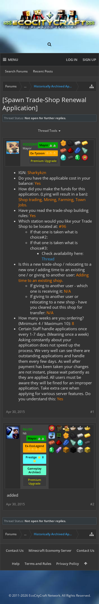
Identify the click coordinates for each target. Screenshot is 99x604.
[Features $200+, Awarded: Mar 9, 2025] (70, 151)
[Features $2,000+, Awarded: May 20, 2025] (87, 450)
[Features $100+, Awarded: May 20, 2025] (87, 436)
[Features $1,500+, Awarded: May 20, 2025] (80, 450)
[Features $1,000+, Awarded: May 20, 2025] (66, 450)
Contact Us (14, 550)
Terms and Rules (38, 563)
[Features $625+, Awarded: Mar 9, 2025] (77, 158)
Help (16, 563)
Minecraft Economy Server (50, 550)
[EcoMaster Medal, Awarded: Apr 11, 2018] (80, 428)
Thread (48, 258)
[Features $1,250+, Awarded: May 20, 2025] (73, 450)
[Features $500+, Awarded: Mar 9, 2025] (70, 158)
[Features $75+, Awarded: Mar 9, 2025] (77, 143)
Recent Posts (43, 71)
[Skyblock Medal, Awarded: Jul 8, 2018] (52, 436)
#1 (92, 412)
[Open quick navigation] (91, 86)
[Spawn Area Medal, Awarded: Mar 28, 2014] (66, 428)
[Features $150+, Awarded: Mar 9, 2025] (63, 151)
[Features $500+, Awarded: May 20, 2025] (87, 443)
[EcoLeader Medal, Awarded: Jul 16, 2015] (73, 428)
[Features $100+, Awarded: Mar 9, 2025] (85, 143)
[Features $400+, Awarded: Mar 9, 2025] (63, 158)
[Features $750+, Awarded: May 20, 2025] (59, 450)
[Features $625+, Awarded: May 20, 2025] (52, 450)
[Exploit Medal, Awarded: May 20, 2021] (59, 436)
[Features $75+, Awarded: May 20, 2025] (80, 436)
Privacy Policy (67, 563)
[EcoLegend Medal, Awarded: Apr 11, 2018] (87, 428)
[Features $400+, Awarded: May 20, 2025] (80, 443)
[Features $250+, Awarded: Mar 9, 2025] (77, 151)
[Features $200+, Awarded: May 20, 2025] (59, 443)
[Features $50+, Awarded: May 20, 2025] (73, 436)
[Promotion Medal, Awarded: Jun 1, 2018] (59, 428)
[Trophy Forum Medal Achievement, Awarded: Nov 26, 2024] (85, 158)
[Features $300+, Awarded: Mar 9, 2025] (85, 151)
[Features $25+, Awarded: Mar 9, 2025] (63, 143)
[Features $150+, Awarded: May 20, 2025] (52, 443)
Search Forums (16, 71)
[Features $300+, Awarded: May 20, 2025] (73, 443)
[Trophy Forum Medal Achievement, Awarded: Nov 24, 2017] (52, 428)
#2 (92, 504)
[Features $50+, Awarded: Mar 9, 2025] (70, 143)
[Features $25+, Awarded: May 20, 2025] (66, 436)
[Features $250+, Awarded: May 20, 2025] (66, 443)
